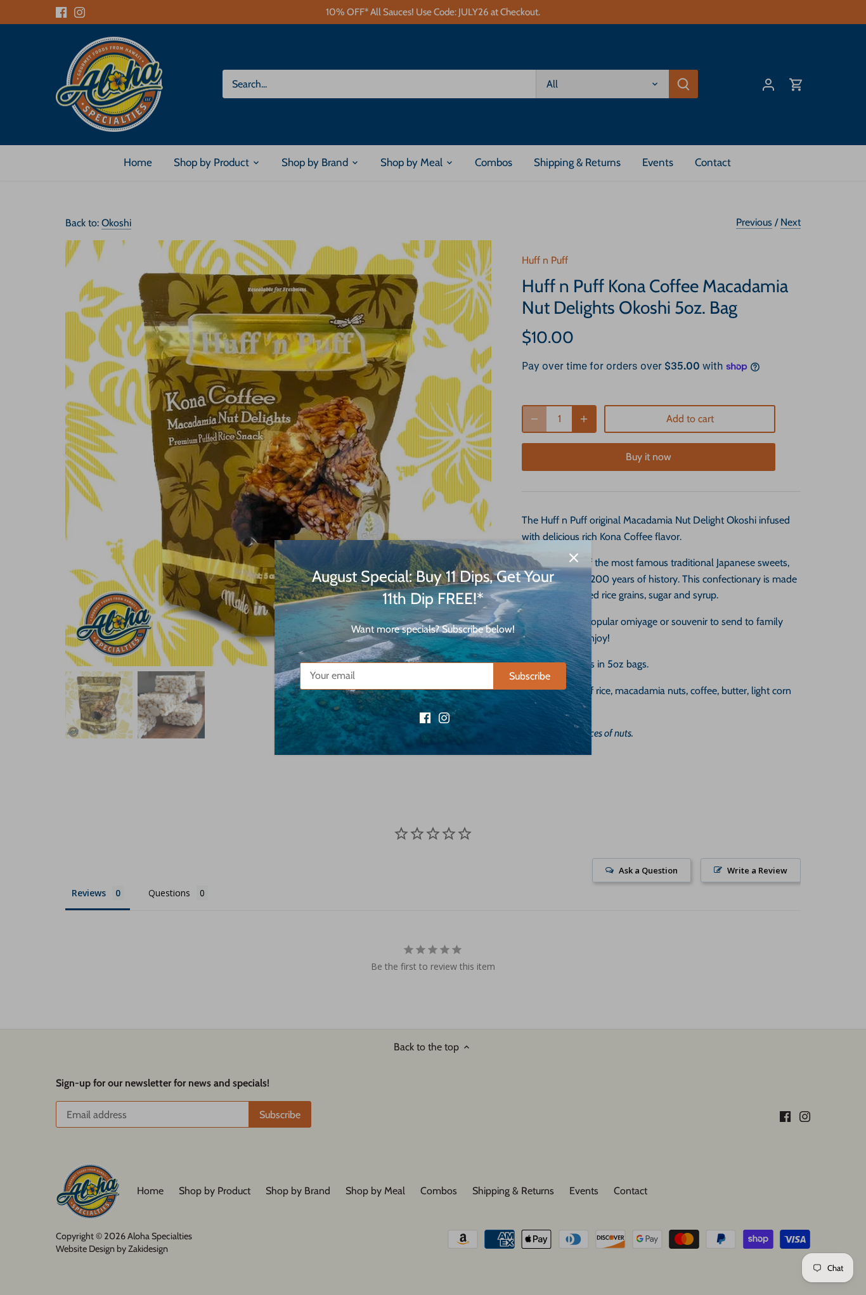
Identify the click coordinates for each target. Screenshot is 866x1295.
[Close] (574, 558)
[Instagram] (444, 717)
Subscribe (529, 676)
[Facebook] (425, 717)
